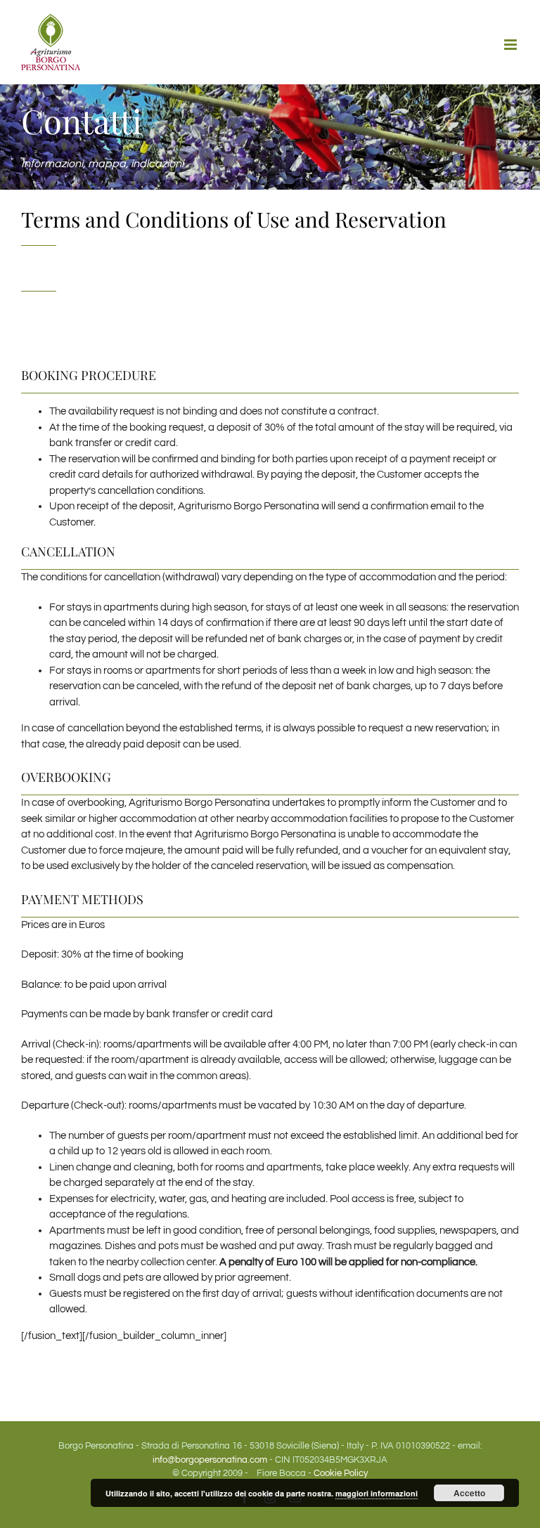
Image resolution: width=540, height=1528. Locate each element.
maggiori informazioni (376, 1493)
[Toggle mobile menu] (511, 44)
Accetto (469, 1493)
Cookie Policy (341, 1473)
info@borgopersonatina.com (210, 1460)
